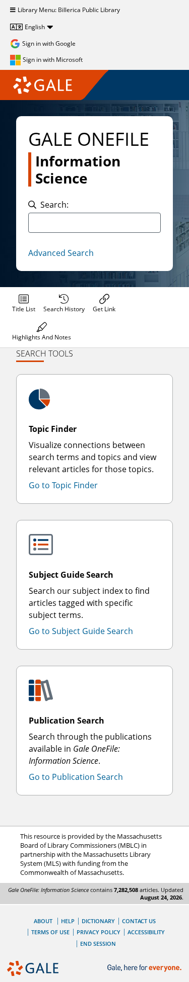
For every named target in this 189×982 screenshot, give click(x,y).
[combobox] (94, 223)
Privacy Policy (98, 932)
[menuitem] (23, 303)
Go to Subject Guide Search (81, 631)
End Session (98, 943)
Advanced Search (61, 252)
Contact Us (139, 921)
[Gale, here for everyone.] (145, 968)
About (43, 921)
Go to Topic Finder (63, 485)
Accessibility (146, 932)
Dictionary (98, 921)
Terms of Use (50, 932)
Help (68, 921)
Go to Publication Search (76, 776)
